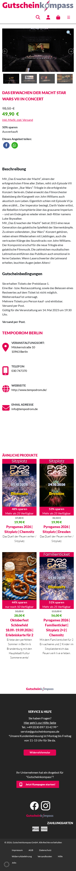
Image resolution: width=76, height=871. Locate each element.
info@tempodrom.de (24, 409)
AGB (31, 850)
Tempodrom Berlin (22, 332)
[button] (6, 145)
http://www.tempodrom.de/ (29, 389)
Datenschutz (45, 850)
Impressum (17, 850)
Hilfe (60, 856)
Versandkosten (45, 856)
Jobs (14, 862)
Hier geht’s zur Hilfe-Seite (40, 722)
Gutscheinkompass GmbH (25, 842)
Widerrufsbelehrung (22, 856)
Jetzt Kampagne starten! (40, 784)
